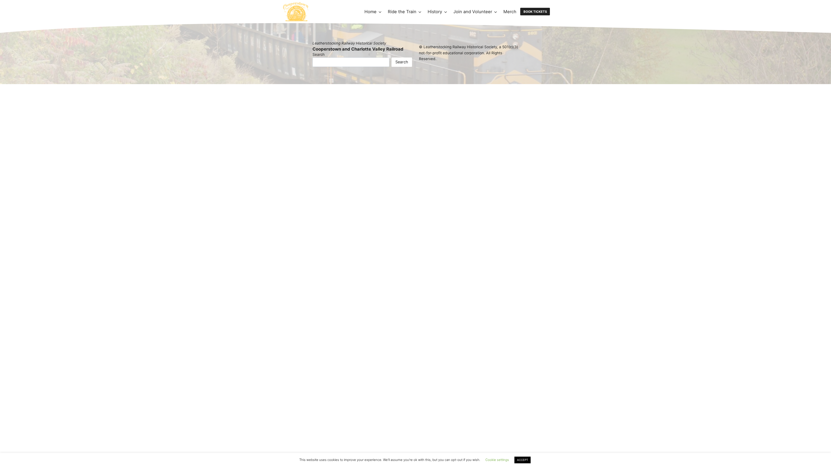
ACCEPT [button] (522, 460)
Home (370, 11)
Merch (509, 11)
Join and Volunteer (472, 11)
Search (318, 54)
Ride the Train (402, 11)
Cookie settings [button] (497, 460)
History (435, 11)
